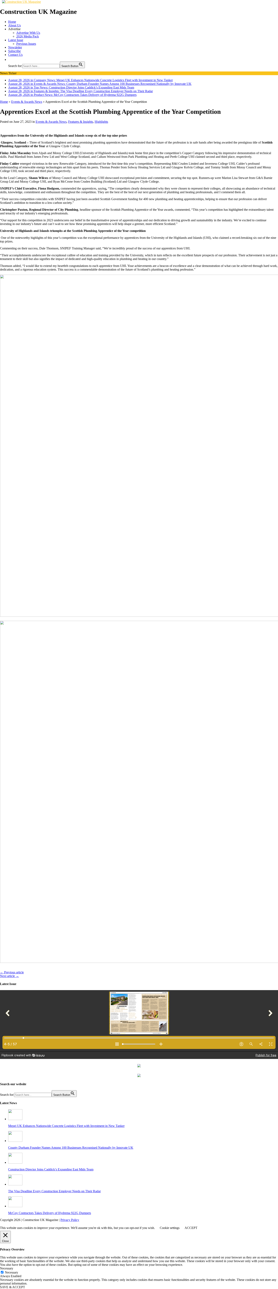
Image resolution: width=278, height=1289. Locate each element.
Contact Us (15, 54)
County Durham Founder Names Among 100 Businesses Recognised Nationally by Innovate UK (70, 1147)
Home (12, 21)
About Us (14, 25)
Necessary (11, 1272)
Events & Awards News (51, 121)
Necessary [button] (6, 1268)
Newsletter (15, 47)
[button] (10, 59)
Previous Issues (26, 43)
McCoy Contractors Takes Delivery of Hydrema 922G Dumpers (49, 1213)
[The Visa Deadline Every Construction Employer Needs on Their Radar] (15, 1184)
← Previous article (12, 972)
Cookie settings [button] (169, 1228)
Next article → (9, 976)
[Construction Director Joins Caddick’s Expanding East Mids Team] (15, 1162)
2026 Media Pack (27, 36)
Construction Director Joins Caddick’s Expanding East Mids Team (50, 1169)
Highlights (101, 121)
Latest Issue (15, 40)
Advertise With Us (28, 32)
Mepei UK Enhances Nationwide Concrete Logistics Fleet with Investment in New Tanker (66, 1126)
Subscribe (14, 51)
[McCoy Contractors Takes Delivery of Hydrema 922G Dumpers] (15, 1206)
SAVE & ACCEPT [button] (12, 1287)
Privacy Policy (69, 1220)
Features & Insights (80, 121)
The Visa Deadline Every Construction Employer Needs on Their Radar (54, 1191)
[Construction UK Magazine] (21, 1)
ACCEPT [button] (191, 1228)
